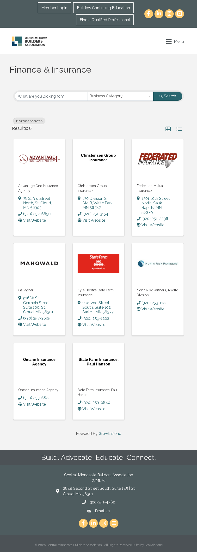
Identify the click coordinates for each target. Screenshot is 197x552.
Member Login (54, 8)
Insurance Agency (28, 121)
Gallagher (25, 290)
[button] (168, 129)
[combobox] (120, 96)
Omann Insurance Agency (38, 390)
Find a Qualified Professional (105, 20)
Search (170, 96)
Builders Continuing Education (103, 8)
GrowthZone (109, 433)
